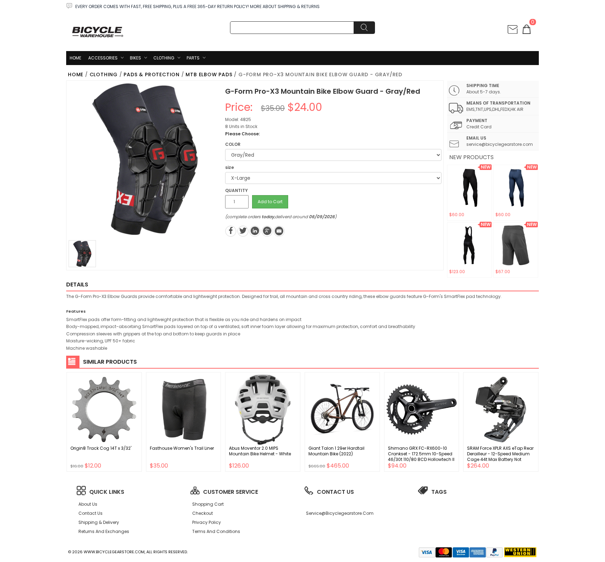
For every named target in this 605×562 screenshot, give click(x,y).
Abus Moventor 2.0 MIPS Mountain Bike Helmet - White (260, 451)
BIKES (135, 58)
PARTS (193, 58)
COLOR (233, 144)
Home (75, 58)
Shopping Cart (208, 504)
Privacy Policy (206, 522)
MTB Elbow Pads (209, 74)
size (229, 167)
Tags (439, 492)
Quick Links (106, 492)
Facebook (230, 231)
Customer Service (230, 492)
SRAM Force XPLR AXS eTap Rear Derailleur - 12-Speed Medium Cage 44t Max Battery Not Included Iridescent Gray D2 (500, 456)
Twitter (243, 231)
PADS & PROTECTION (152, 74)
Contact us (90, 513)
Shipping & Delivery (98, 522)
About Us (87, 504)
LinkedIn (254, 231)
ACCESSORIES (103, 58)
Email (279, 231)
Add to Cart (270, 202)
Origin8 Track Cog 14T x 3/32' (100, 448)
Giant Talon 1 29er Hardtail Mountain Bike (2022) (336, 451)
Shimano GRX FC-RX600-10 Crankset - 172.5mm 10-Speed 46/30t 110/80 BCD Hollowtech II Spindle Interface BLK (421, 456)
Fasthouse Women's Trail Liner (182, 448)
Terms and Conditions (216, 531)
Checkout (202, 513)
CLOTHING (163, 58)
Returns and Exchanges (103, 531)
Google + (267, 231)
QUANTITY (236, 190)
